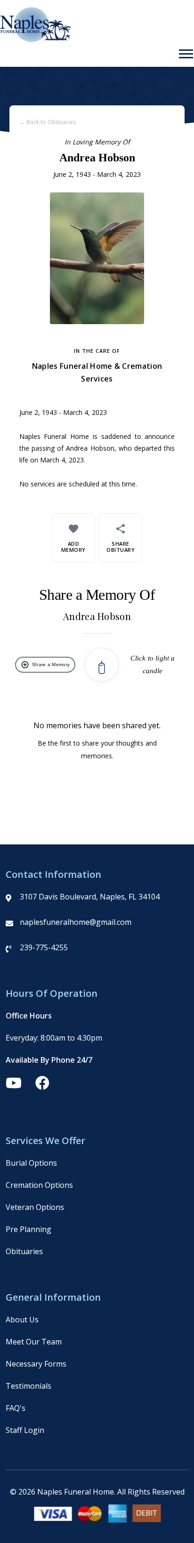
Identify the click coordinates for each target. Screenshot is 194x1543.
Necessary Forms (36, 1364)
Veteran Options (35, 1207)
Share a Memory (45, 664)
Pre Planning (28, 1229)
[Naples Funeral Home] (35, 39)
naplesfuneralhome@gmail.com (75, 922)
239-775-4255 (44, 947)
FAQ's (15, 1408)
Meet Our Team (34, 1341)
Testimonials (28, 1386)
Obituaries (24, 1251)
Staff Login (25, 1430)
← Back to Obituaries (47, 122)
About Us (22, 1319)
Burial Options (31, 1163)
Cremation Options (39, 1185)
